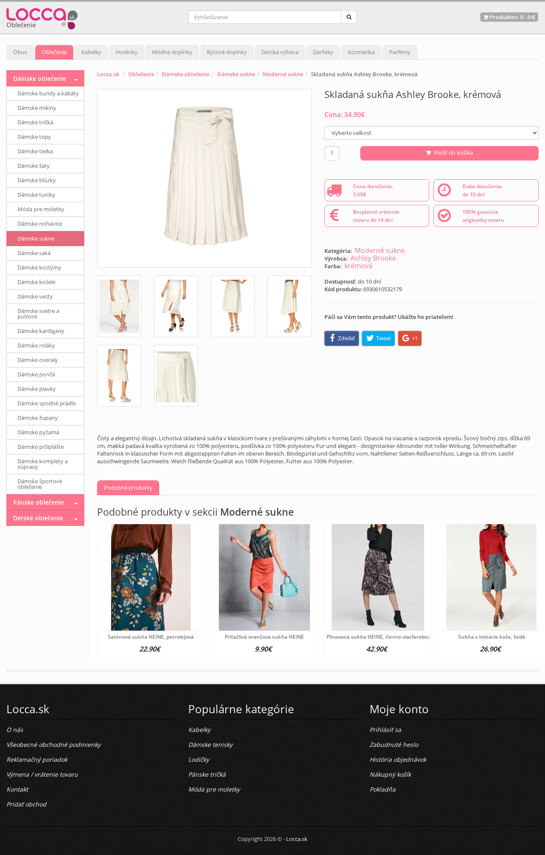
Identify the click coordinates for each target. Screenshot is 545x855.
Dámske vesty (35, 296)
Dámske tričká (35, 122)
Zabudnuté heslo (394, 744)
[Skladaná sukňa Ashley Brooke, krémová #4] (289, 306)
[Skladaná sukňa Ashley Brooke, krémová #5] (119, 376)
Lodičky (198, 759)
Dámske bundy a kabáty (48, 93)
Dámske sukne (236, 74)
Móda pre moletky (40, 209)
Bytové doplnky (227, 52)
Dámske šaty (33, 165)
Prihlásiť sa (385, 730)
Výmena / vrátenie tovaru (42, 774)
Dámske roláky (36, 345)
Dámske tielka (35, 151)
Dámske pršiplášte (40, 446)
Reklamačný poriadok (36, 759)
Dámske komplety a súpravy (42, 464)
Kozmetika (361, 52)
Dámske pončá (36, 374)
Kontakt (17, 789)
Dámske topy (34, 137)
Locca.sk (108, 74)
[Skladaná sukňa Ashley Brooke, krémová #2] (176, 306)
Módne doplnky (172, 52)
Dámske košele (36, 282)
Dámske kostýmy (39, 267)
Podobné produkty (128, 487)
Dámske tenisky (210, 744)
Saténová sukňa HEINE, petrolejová (151, 636)
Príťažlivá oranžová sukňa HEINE (264, 636)
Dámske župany (37, 418)
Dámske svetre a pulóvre (38, 313)
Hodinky (127, 52)
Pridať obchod (26, 804)
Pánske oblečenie (38, 502)
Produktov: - (511, 17)
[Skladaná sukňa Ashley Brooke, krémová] (204, 178)
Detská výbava (279, 52)
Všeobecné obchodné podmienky (53, 744)
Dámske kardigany (40, 331)
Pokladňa (383, 789)
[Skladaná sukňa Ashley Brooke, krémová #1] (119, 306)
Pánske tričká (207, 774)
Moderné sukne (283, 74)
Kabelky (91, 52)
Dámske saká (34, 253)
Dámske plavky (36, 389)
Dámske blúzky (36, 180)
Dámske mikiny (36, 108)
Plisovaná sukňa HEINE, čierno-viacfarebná (379, 636)
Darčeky (323, 52)
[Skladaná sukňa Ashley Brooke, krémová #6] (176, 376)
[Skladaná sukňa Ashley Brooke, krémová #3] (233, 306)
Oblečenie (54, 52)
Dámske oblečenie (185, 74)
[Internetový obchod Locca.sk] (41, 17)
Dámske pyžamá (38, 432)
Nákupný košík (390, 774)
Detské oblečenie (38, 518)
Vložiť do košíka (452, 152)
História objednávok (398, 759)
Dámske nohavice (39, 223)
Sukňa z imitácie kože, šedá (491, 636)
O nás (14, 730)
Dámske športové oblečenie (39, 484)
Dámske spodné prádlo (46, 403)
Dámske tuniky (36, 194)
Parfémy (399, 52)
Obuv (20, 52)
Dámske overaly (37, 360)
